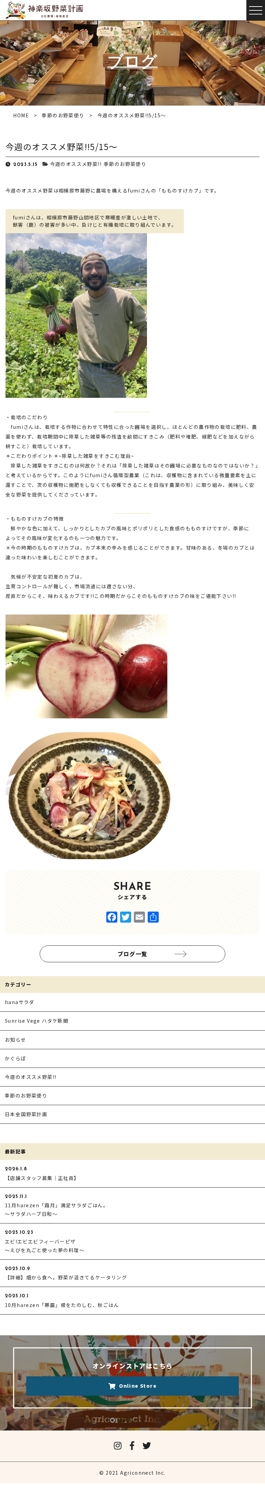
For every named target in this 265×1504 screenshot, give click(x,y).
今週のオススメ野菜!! (75, 163)
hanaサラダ (20, 1002)
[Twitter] (125, 917)
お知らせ (15, 1039)
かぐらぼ (15, 1058)
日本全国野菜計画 (26, 1114)
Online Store (138, 1385)
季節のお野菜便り (125, 163)
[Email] (139, 917)
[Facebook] (112, 917)
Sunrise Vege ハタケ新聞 (36, 1020)
